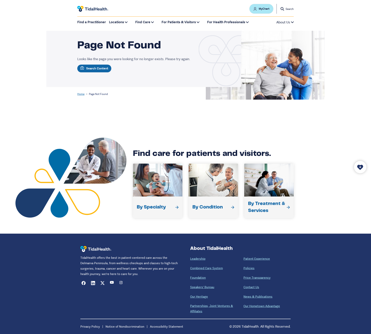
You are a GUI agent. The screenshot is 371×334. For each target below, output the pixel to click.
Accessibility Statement (166, 326)
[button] (261, 9)
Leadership (197, 259)
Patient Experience (256, 259)
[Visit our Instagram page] (121, 283)
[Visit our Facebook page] (83, 283)
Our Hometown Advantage (261, 306)
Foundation (198, 277)
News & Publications (257, 296)
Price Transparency (257, 277)
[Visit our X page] (102, 283)
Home (80, 94)
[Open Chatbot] (360, 167)
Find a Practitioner (91, 22)
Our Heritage (199, 296)
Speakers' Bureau (202, 287)
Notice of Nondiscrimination (125, 326)
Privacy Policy (90, 326)
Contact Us (251, 287)
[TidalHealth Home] (92, 9)
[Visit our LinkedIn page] (93, 283)
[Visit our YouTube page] (112, 283)
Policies (248, 268)
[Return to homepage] (95, 249)
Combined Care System (206, 268)
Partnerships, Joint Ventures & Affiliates (211, 308)
